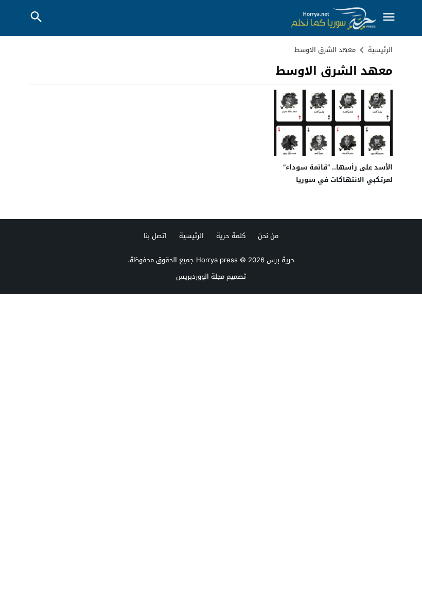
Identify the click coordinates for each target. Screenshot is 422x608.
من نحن (268, 235)
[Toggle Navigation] (388, 17)
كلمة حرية (230, 235)
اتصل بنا (155, 235)
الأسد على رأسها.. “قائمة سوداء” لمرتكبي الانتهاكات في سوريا (338, 173)
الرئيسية (191, 235)
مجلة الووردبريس (200, 276)
